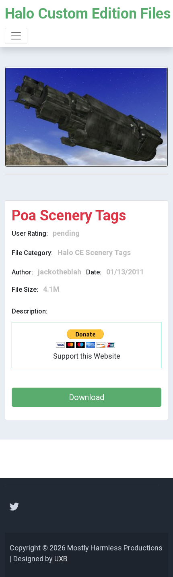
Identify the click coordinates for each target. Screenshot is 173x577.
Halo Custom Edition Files (88, 13)
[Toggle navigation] (16, 36)
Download (86, 397)
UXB (61, 558)
